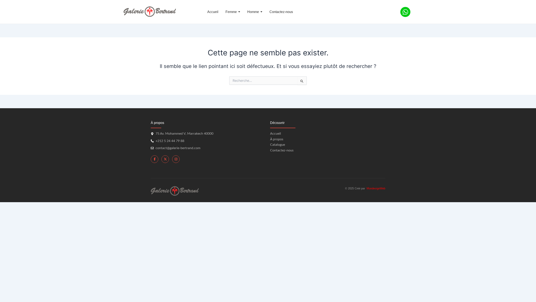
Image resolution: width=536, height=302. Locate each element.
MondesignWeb (376, 188)
